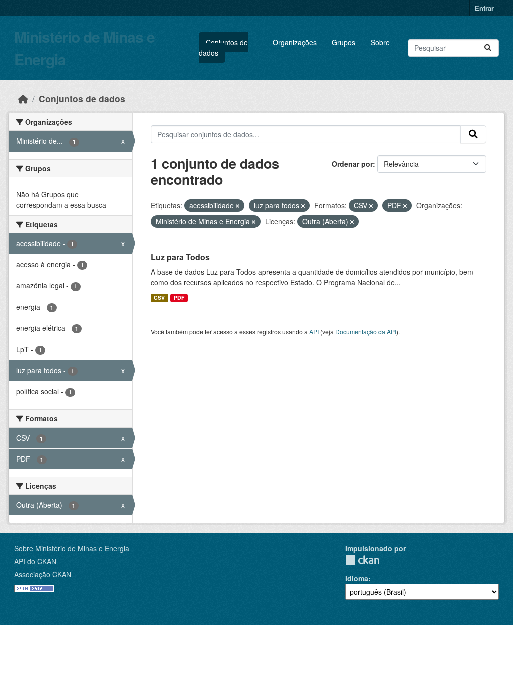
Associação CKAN (42, 574)
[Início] (23, 98)
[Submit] (488, 48)
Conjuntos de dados (223, 47)
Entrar (484, 8)
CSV (159, 297)
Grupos (343, 42)
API (314, 331)
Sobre (380, 42)
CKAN (362, 560)
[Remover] (237, 206)
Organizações (295, 42)
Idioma (356, 578)
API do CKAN (35, 561)
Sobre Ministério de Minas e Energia (71, 548)
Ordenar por (352, 164)
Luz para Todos (180, 257)
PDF (179, 297)
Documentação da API (365, 331)
